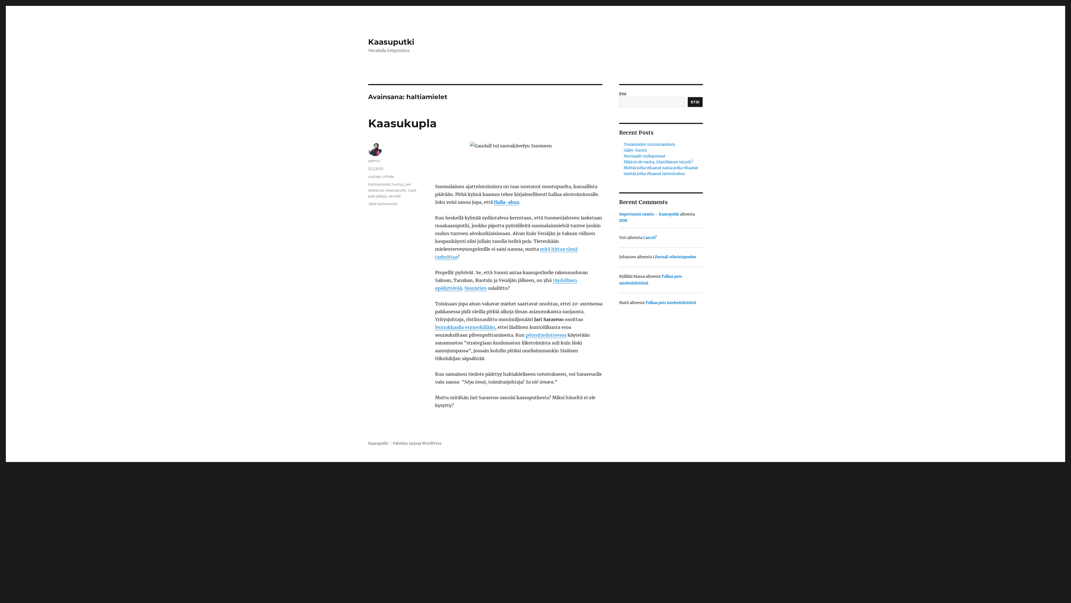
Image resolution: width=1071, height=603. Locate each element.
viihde (388, 176)
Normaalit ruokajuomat (644, 156)
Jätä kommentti (383, 204)
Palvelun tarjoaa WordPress (417, 443)
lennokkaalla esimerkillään (465, 327)
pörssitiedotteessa (546, 335)
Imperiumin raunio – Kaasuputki (649, 214)
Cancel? (650, 237)
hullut (398, 184)
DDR (623, 220)
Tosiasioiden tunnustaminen (649, 144)
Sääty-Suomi (635, 150)
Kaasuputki (391, 42)
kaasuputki (395, 190)
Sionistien (475, 288)
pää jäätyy (377, 196)
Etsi (622, 94)
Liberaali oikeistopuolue (674, 257)
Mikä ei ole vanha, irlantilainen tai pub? (658, 162)
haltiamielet (379, 184)
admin (374, 161)
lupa (412, 190)
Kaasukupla (402, 123)
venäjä (395, 196)
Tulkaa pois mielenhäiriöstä (670, 302)
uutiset (374, 176)
